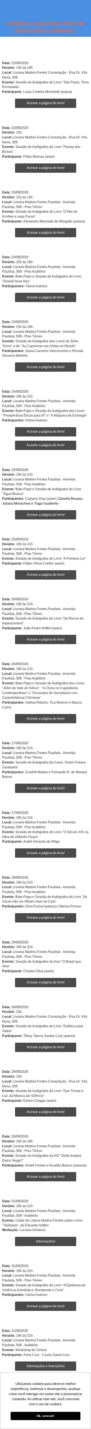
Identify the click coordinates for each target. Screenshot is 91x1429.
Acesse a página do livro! (46, 103)
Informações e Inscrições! (45, 1366)
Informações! (45, 1241)
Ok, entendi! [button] (45, 1416)
